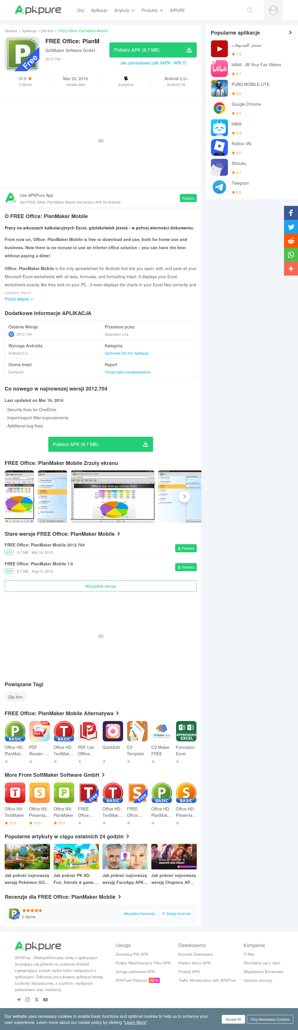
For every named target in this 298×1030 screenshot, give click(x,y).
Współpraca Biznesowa (263, 971)
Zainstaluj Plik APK (132, 954)
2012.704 (24, 334)
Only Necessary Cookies (270, 1019)
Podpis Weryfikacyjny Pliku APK (143, 963)
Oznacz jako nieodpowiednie (128, 371)
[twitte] (36, 1000)
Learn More (135, 1022)
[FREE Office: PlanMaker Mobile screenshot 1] (52, 496)
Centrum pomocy (258, 980)
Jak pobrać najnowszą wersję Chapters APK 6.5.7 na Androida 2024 (174, 879)
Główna (11, 30)
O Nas (249, 954)
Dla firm (47, 30)
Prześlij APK (189, 971)
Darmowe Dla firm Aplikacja (127, 352)
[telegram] (18, 1000)
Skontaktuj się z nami (262, 963)
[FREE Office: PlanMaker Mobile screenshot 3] (200, 496)
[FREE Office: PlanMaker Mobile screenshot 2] (113, 496)
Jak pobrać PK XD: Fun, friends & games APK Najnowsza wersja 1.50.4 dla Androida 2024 (76, 879)
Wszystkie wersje (100, 586)
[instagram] (27, 1000)
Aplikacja (29, 30)
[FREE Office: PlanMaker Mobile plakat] (19, 496)
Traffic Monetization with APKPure (207, 980)
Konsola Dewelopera (195, 954)
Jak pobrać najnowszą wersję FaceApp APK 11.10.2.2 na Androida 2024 (124, 879)
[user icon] (273, 10)
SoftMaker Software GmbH (70, 50)
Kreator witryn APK (194, 963)
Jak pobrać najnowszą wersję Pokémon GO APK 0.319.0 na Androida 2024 (27, 879)
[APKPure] (38, 10)
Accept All (233, 1019)
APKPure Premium (132, 980)
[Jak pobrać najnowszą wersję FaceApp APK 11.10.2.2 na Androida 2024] (125, 856)
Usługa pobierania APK (135, 971)
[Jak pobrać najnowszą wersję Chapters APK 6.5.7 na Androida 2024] (174, 856)
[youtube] (45, 1000)
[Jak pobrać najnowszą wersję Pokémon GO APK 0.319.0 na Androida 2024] (27, 856)
